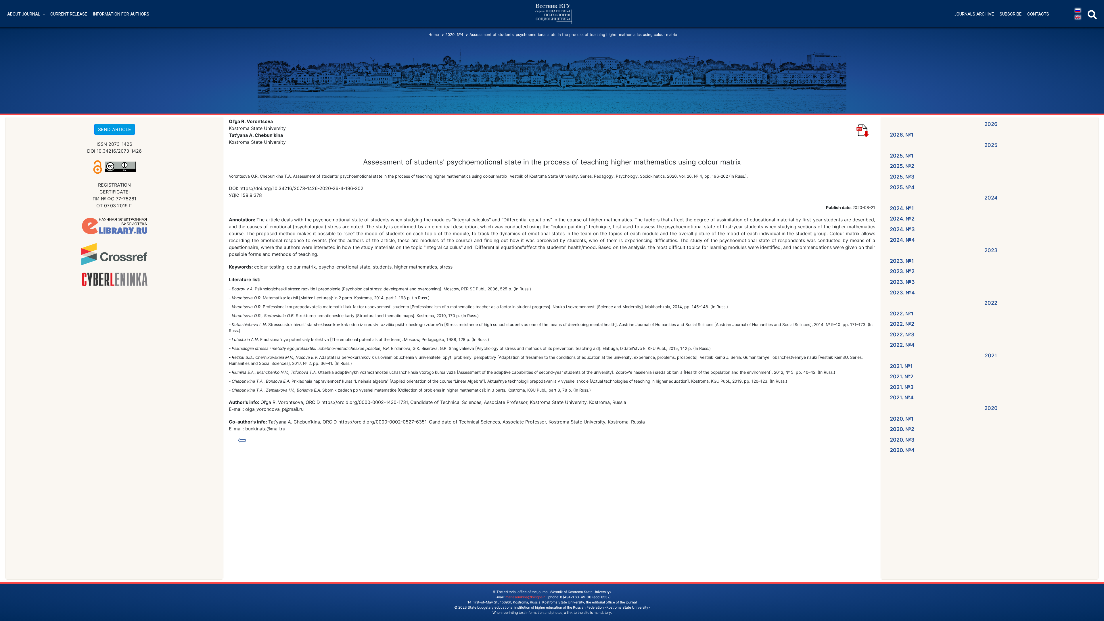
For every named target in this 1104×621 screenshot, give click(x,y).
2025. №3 (902, 177)
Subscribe (1010, 14)
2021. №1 (901, 366)
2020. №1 (902, 419)
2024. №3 (902, 229)
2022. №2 (902, 324)
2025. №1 (902, 156)
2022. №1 (902, 313)
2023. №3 (902, 282)
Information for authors (121, 14)
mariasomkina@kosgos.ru (526, 597)
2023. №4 (902, 293)
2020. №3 (902, 440)
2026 (990, 124)
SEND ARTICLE (114, 129)
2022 (990, 303)
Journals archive (974, 14)
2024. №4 (902, 240)
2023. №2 (902, 271)
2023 (991, 250)
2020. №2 (902, 429)
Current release (68, 14)
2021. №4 (902, 397)
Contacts (1038, 14)
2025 (990, 145)
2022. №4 (902, 345)
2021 (991, 355)
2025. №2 (902, 166)
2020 (991, 408)
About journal (23, 14)
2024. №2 (902, 219)
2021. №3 (902, 387)
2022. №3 (902, 334)
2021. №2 (901, 376)
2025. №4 (902, 187)
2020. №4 (902, 450)
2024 (991, 198)
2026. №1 (902, 135)
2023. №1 (902, 261)
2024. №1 (902, 208)
